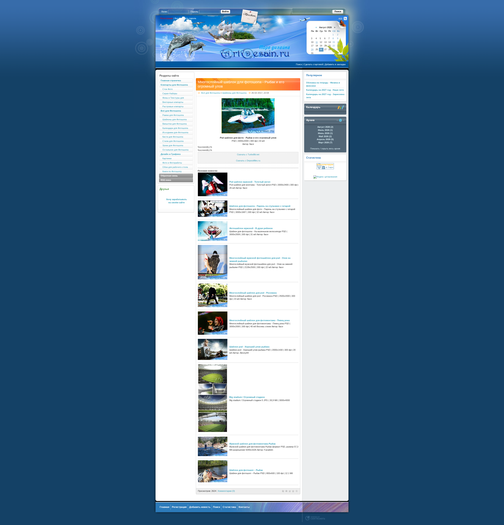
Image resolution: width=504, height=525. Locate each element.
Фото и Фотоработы (171, 163)
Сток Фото (167, 89)
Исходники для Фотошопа (174, 132)
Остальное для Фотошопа (174, 150)
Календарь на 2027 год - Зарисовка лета (325, 96)
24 (312, 49)
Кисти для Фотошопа (172, 137)
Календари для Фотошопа (174, 128)
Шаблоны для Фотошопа (174, 119)
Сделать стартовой (313, 64)
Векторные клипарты (172, 102)
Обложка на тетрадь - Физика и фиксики (323, 84)
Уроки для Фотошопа (172, 145)
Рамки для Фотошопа (172, 115)
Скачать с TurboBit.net (248, 154)
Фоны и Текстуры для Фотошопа (171, 98)
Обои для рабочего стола (174, 167)
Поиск (299, 64)
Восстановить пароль (185, 18)
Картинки (166, 158)
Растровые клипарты (172, 106)
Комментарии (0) (226, 491)
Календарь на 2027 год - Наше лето (325, 90)
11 (317, 42)
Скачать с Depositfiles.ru (248, 160)
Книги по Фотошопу (171, 171)
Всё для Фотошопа (210, 93)
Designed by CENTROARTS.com (315, 518)
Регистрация (166, 18)
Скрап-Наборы (169, 93)
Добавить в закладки (335, 64)
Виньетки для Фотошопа (174, 124)
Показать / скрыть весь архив (325, 148)
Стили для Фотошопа (172, 141)
